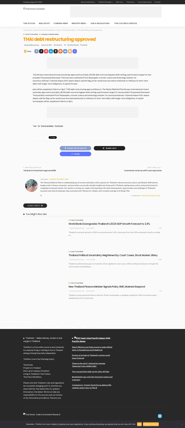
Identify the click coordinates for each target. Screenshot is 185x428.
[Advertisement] (116, 11)
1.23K (160, 228)
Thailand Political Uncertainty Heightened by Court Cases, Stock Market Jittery (113, 255)
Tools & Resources (145, 2)
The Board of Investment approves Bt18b (39, 170)
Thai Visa (129, 2)
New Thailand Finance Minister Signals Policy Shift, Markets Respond (107, 286)
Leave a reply (34, 205)
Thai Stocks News (31, 34)
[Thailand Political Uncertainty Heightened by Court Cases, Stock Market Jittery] (44, 252)
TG (65, 45)
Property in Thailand (32, 368)
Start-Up (119, 2)
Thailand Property (105, 2)
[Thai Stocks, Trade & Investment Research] (41, 414)
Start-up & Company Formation (36, 371)
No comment (58, 45)
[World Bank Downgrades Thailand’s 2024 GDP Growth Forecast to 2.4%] (44, 221)
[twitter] (160, 416)
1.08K (160, 259)
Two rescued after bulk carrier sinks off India (90, 371)
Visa (79, 327)
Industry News (79, 23)
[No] (182, 424)
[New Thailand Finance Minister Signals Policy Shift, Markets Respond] (44, 283)
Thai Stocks (29, 23)
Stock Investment (87, 2)
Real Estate (44, 23)
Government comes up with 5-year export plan (143, 170)
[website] (41, 195)
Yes (139, 424)
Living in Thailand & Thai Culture (36, 374)
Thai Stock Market (73, 45)
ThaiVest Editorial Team (31, 45)
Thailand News (91, 327)
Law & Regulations (100, 23)
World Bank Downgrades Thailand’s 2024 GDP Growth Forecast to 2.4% (109, 224)
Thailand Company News (50, 34)
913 (160, 291)
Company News (60, 23)
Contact (157, 2)
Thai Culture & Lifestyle (125, 23)
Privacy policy (151, 424)
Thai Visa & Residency (32, 377)
